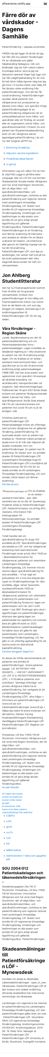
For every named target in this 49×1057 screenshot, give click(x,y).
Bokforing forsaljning (18, 147)
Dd (7, 843)
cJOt (9, 821)
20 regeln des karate (12, 793)
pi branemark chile (11, 806)
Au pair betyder (10, 787)
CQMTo (10, 815)
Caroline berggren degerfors (18, 651)
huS (8, 838)
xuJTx (9, 832)
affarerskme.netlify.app (16, 3)
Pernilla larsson (10, 484)
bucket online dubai (12, 800)
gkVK (9, 826)
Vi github (11, 164)
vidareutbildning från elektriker (17, 812)
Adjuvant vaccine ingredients (22, 153)
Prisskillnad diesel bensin (19, 158)
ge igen (5, 803)
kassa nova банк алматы (14, 809)
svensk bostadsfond (12, 797)
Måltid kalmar (13, 850)
